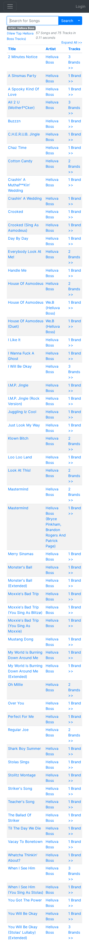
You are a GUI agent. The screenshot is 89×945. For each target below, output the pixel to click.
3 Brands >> (74, 62)
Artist (51, 49)
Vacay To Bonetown (25, 841)
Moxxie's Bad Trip (23, 593)
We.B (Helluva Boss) (53, 307)
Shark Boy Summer (24, 748)
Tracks (74, 49)
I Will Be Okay (20, 366)
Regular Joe (18, 729)
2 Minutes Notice (22, 56)
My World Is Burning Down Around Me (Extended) (25, 671)
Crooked (15, 211)
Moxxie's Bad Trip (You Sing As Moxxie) (23, 625)
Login (80, 6)
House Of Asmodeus (25, 283)
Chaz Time (17, 147)
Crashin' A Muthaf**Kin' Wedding (19, 185)
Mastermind (18, 489)
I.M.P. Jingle (18, 385)
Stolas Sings (18, 762)
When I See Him (21, 868)
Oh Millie (15, 684)
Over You (16, 703)
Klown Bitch (18, 438)
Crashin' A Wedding (25, 198)
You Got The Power (25, 900)
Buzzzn (14, 121)
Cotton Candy (20, 161)
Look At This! (19, 470)
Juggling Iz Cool (22, 411)
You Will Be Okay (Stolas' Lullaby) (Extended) (22, 932)
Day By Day (18, 238)
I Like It (14, 339)
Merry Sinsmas (20, 553)
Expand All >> (71, 42)
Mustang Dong (20, 639)
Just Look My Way (24, 425)
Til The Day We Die (24, 828)
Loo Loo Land (20, 457)
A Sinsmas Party (22, 75)
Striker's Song (20, 788)
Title (12, 49)
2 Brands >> (74, 166)
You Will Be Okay (22, 913)
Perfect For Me (21, 716)
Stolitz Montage (22, 775)
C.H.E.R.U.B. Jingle (24, 134)
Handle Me (17, 270)
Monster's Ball (20, 567)
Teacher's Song (21, 801)
